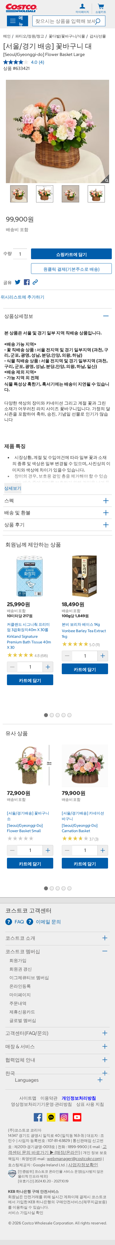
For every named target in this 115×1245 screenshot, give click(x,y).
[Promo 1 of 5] (46, 715)
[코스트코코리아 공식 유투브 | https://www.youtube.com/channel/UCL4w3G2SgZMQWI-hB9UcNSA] (77, 1119)
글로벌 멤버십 (22, 1020)
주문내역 (17, 1003)
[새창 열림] (13, 1174)
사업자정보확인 (83, 1164)
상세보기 (12, 488)
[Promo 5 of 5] (69, 715)
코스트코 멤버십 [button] (22, 951)
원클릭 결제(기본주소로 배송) (71, 269)
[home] (21, 8)
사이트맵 (27, 1098)
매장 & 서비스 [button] (20, 1046)
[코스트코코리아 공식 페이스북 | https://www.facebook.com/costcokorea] (38, 1119)
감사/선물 (98, 36)
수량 (7, 253)
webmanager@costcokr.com (74, 1158)
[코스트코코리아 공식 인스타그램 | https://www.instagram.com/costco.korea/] (64, 1119)
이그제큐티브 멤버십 (29, 977)
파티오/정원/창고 (29, 36)
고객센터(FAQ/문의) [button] (26, 1033)
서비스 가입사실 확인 (25, 1212)
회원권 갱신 (20, 969)
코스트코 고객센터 (28, 910)
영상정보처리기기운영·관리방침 (41, 1104)
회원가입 (17, 960)
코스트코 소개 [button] (20, 938)
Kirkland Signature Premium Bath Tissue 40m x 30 (29, 642)
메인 (7, 36)
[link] (17, 282)
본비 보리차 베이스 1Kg (81, 624)
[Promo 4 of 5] (63, 715)
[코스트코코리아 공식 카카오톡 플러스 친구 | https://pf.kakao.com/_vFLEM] (51, 1119)
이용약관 (48, 1098)
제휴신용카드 (22, 1011)
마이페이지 (20, 994)
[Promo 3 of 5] (57, 715)
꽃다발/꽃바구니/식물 (67, 36)
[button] (100, 21)
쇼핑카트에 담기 (71, 254)
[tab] (57, 938)
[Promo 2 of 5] (51, 715)
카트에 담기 (30, 680)
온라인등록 (20, 986)
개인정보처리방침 (79, 1098)
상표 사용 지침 (90, 1104)
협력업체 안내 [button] (20, 1060)
